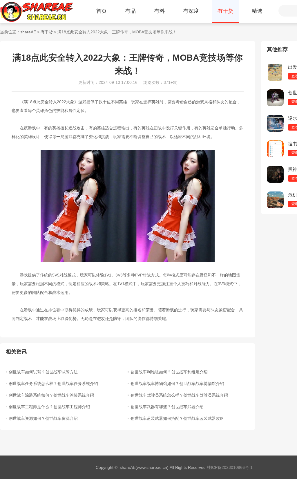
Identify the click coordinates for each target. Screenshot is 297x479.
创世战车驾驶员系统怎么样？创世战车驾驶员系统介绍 (179, 395)
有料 (159, 11)
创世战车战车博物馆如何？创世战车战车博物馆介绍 (177, 383)
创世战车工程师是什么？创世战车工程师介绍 (49, 406)
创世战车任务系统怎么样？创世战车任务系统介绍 (53, 383)
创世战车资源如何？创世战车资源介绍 (43, 418)
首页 (101, 11)
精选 (257, 11)
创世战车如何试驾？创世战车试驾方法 (43, 372)
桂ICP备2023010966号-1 (230, 467)
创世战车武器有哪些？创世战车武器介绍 (167, 406)
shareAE (28, 32)
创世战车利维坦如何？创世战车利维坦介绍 (169, 372)
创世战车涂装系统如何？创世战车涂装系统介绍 (51, 395)
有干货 (225, 11)
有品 (130, 11)
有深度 (191, 11)
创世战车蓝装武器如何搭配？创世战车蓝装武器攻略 (177, 418)
